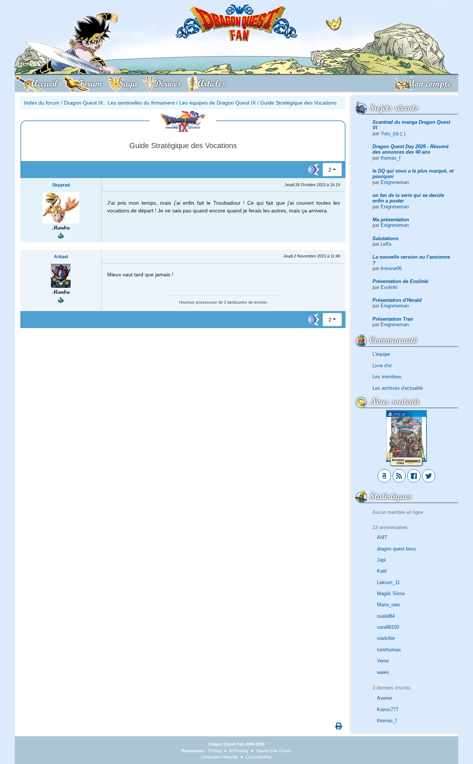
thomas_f (391, 158)
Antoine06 (391, 268)
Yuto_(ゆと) (393, 133)
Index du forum (41, 103)
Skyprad (61, 185)
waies (383, 672)
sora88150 (388, 627)
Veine (383, 661)
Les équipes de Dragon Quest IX (217, 103)
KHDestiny (238, 750)
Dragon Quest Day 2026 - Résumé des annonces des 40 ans (410, 149)
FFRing (214, 750)
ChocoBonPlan (259, 757)
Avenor (384, 698)
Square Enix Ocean (273, 750)
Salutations (385, 238)
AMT (382, 537)
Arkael (61, 256)
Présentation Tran (392, 319)
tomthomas (389, 649)
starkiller (386, 638)
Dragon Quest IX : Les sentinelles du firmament (119, 103)
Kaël (382, 571)
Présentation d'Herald (397, 300)
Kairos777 (387, 709)
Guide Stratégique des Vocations (298, 103)
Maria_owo (388, 604)
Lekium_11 (388, 582)
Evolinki (389, 287)
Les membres (387, 376)
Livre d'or (382, 365)
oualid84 (386, 616)
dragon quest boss (396, 549)
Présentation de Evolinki (400, 281)
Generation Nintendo (219, 757)
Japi (381, 560)
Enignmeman (395, 182)
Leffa (386, 244)
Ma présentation (390, 219)
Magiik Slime (391, 593)
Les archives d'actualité (397, 388)
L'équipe (381, 354)
